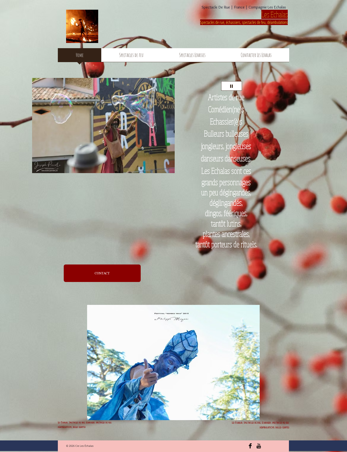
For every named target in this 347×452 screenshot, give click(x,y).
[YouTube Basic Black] (258, 445)
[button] (103, 125)
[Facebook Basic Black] (250, 445)
